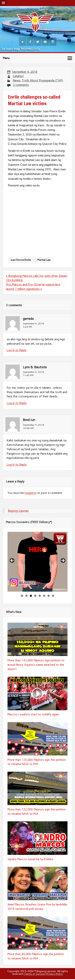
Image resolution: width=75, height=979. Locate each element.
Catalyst (18, 76)
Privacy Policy (55, 973)
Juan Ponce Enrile (21, 259)
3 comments (21, 85)
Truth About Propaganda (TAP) (42, 80)
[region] (38, 562)
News (16, 80)
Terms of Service (35, 973)
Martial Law (44, 259)
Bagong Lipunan (18, 510)
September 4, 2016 (33, 323)
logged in (30, 493)
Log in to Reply (17, 350)
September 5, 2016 (33, 424)
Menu (6, 58)
